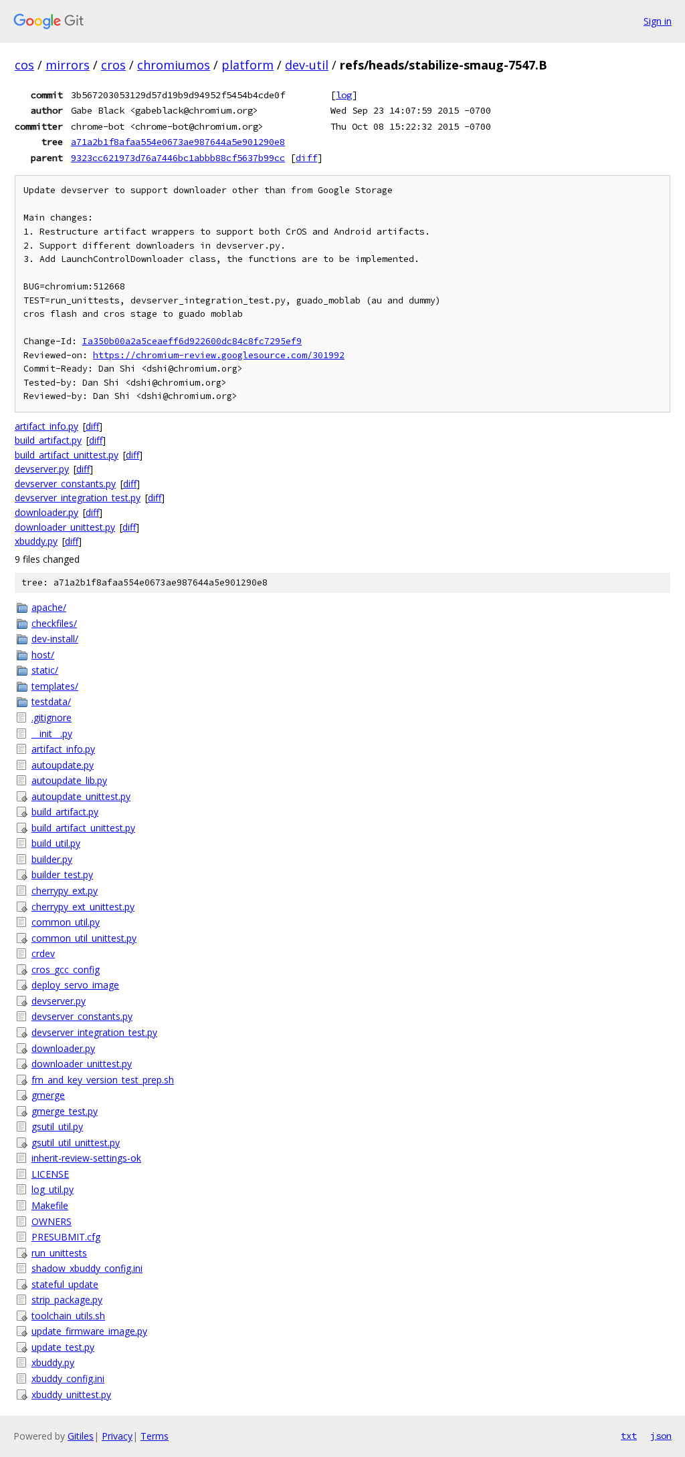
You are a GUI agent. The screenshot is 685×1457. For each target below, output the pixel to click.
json (661, 1436)
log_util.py (52, 1189)
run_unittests (59, 1252)
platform (247, 65)
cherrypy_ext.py (64, 890)
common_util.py (65, 922)
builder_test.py (62, 874)
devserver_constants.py (65, 483)
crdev (43, 953)
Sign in (658, 21)
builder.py (51, 859)
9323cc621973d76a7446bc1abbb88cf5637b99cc (178, 158)
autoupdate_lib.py (69, 780)
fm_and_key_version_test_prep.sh (102, 1079)
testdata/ (51, 701)
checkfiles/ (54, 623)
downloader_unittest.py (65, 527)
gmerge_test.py (64, 1111)
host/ (42, 654)
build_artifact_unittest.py (66, 454)
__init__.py (51, 733)
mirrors (67, 65)
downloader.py (46, 512)
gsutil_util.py (57, 1126)
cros (113, 65)
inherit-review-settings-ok (86, 1158)
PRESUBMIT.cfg (65, 1236)
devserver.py (42, 468)
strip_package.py (66, 1299)
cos (24, 65)
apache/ (48, 607)
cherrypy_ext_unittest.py (82, 906)
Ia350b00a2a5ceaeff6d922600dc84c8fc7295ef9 (192, 341)
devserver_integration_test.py (77, 497)
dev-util (306, 65)
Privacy (117, 1436)
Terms (154, 1436)
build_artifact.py (48, 440)
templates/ (54, 686)
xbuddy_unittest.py (71, 1394)
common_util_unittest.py (83, 938)
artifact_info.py (46, 426)
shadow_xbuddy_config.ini (86, 1268)
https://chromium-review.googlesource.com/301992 (219, 355)
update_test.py (62, 1347)
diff (306, 158)
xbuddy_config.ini (67, 1378)
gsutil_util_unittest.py (75, 1142)
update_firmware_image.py (89, 1331)
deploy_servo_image (75, 984)
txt (629, 1436)
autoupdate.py (62, 765)
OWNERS (51, 1221)
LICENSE (50, 1174)
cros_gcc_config (65, 969)
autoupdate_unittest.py (80, 796)
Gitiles (81, 1436)
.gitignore (51, 717)
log (344, 95)
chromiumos (173, 65)
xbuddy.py (36, 541)
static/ (44, 670)
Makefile (49, 1205)
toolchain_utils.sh (68, 1315)
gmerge (48, 1095)
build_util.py (55, 843)
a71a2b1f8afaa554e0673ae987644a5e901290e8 (178, 142)
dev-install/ (54, 638)
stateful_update (64, 1284)
